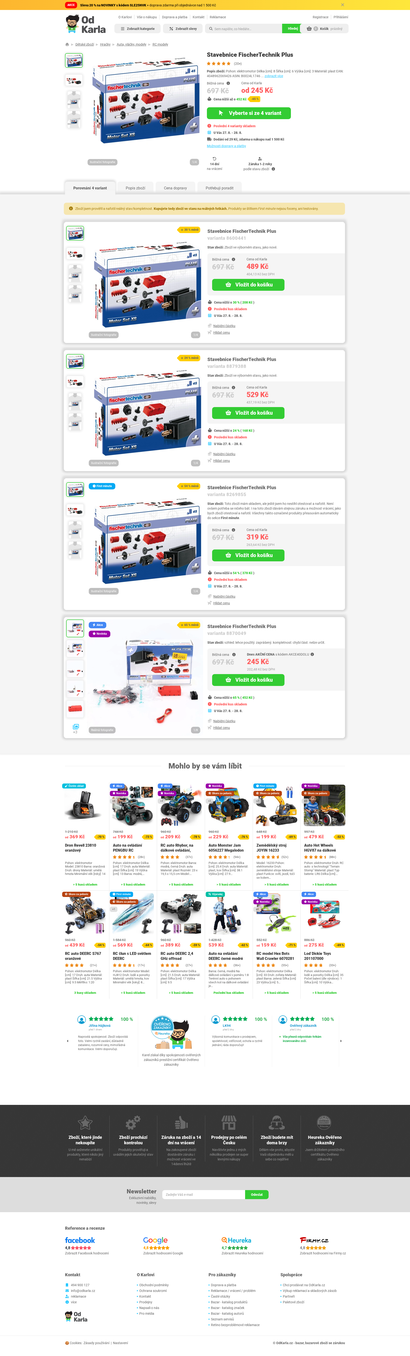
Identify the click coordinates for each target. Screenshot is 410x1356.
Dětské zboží (84, 44)
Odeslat (257, 1194)
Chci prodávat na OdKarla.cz (304, 1285)
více (74, 1302)
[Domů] (67, 44)
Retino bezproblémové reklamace (235, 1325)
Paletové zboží (293, 1302)
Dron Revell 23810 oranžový (80, 848)
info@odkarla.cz (83, 1291)
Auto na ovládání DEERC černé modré (226, 956)
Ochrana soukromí (153, 1291)
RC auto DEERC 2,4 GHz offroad (177, 956)
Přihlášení (341, 17)
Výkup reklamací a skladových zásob (310, 1291)
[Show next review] (341, 1041)
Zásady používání (96, 1343)
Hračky (105, 44)
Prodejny (145, 1302)
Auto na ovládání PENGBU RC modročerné (127, 850)
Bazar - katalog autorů (227, 1313)
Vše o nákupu (147, 17)
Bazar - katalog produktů (229, 1302)
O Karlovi (125, 17)
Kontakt (199, 17)
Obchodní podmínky (154, 1285)
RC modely (160, 44)
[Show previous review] (67, 1041)
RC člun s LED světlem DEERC (132, 956)
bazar (299, 1343)
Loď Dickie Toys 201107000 (317, 956)
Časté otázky (220, 1296)
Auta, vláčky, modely (131, 44)
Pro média (146, 1313)
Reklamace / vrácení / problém (233, 1291)
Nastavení (120, 1343)
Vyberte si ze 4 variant (254, 113)
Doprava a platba (174, 17)
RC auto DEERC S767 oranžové (83, 956)
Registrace (320, 17)
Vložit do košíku (254, 285)
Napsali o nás (149, 1308)
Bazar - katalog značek (227, 1308)
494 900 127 (80, 1285)
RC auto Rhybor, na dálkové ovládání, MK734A (177, 850)
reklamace (78, 1296)
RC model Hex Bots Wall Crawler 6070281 (275, 956)
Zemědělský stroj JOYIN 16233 (271, 848)
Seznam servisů (222, 1319)
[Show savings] (228, 83)
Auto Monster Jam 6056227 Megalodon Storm (226, 850)
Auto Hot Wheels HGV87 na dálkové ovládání (320, 850)
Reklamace (218, 17)
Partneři (289, 1296)
